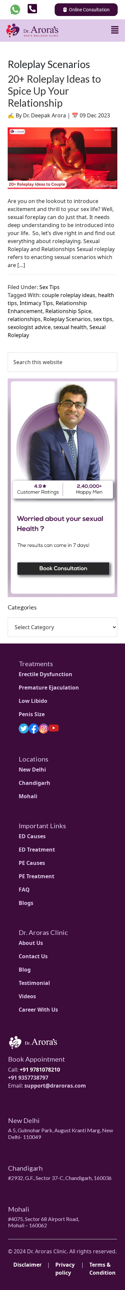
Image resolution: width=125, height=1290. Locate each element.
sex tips (102, 319)
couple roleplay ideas (68, 295)
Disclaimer (27, 1264)
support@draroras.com (55, 1085)
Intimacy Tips (36, 303)
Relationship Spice (68, 311)
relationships (24, 319)
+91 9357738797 (28, 1077)
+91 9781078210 (40, 1069)
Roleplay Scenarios (67, 319)
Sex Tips (49, 287)
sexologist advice (29, 327)
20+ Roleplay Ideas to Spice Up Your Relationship (54, 91)
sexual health (70, 327)
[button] (115, 30)
